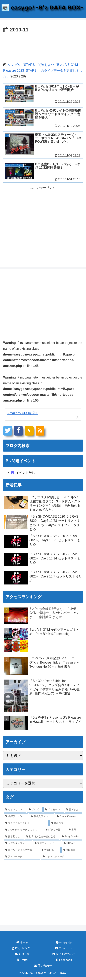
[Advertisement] (43, 46)
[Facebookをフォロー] (18, 431)
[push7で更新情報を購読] (29, 431)
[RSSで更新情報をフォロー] (40, 431)
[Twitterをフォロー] (7, 431)
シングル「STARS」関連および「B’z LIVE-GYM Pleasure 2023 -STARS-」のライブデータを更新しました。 (42, 70)
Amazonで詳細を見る (22, 413)
